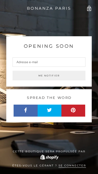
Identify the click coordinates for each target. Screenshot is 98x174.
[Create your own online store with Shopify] (49, 157)
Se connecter (72, 165)
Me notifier (49, 75)
